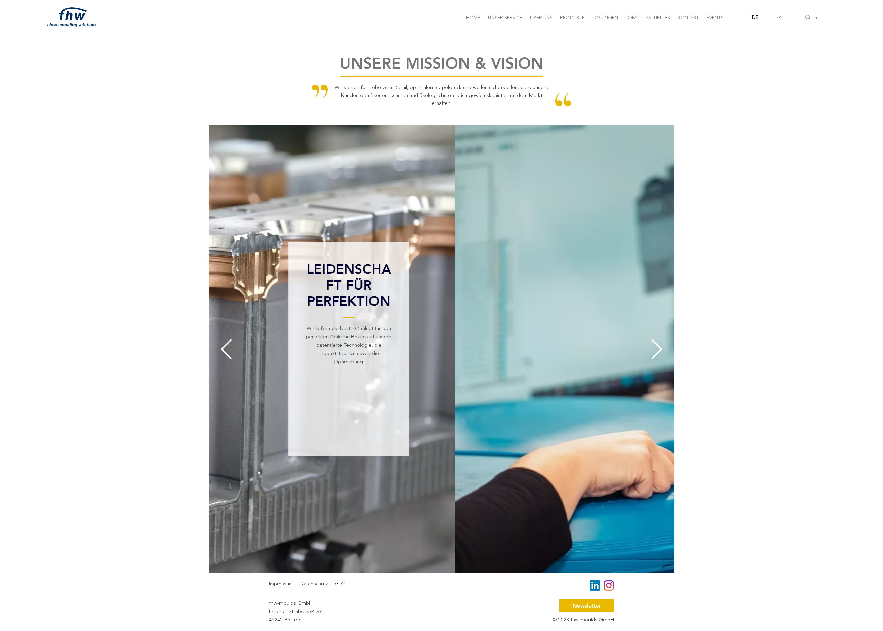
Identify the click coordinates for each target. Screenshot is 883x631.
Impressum (281, 584)
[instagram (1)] (609, 585)
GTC (340, 584)
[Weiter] (656, 349)
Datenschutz (314, 584)
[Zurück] (226, 349)
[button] (505, 17)
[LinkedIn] (595, 585)
